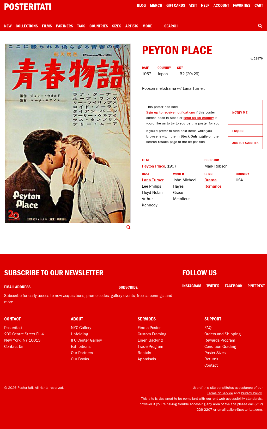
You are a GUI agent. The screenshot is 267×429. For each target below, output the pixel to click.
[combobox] (213, 26)
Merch (156, 5)
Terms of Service (220, 393)
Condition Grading (220, 346)
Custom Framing (152, 333)
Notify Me (239, 112)
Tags (81, 25)
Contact (211, 365)
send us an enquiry (199, 117)
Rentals (144, 352)
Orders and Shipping (222, 333)
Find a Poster (149, 327)
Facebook (233, 285)
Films (47, 25)
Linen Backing (150, 340)
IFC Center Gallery (86, 340)
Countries (98, 25)
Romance (212, 186)
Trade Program (150, 346)
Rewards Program (219, 340)
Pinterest (256, 285)
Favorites (241, 5)
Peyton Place (153, 166)
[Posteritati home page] (27, 6)
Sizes (116, 25)
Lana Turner (152, 179)
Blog (141, 5)
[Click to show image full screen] (68, 133)
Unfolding (79, 333)
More (147, 25)
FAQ (207, 327)
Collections (27, 25)
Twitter (213, 285)
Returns (211, 358)
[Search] (260, 26)
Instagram (191, 285)
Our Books (80, 358)
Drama (210, 179)
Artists (131, 25)
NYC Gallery (81, 327)
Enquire (238, 130)
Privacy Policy (251, 393)
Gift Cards (175, 5)
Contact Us (13, 346)
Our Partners (82, 352)
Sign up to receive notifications (170, 112)
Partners (64, 25)
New (7, 25)
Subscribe (128, 287)
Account (221, 5)
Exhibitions (80, 346)
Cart (258, 5)
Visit (193, 5)
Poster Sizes (215, 352)
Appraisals (147, 358)
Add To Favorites (245, 142)
